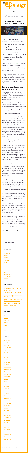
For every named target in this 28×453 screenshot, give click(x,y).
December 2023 (7, 396)
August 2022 (7, 420)
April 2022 (6, 424)
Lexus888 (6, 259)
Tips (15, 230)
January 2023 (7, 412)
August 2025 (7, 350)
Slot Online (12, 230)
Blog (5, 315)
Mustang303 (7, 253)
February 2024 (7, 391)
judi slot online (7, 276)
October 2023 (7, 400)
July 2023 (6, 408)
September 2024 (7, 374)
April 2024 (6, 386)
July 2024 (6, 379)
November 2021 (7, 434)
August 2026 (7, 340)
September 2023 (7, 403)
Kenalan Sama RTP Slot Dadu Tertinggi (12, 292)
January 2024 (7, 393)
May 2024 (6, 383)
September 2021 (7, 439)
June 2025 (6, 355)
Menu (14, 11)
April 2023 (6, 410)
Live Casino (6, 320)
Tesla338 (6, 255)
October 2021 (7, 437)
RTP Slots (8, 230)
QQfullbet (6, 260)
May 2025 (6, 357)
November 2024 (7, 369)
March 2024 (6, 388)
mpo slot (6, 278)
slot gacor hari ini (8, 274)
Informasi (6, 318)
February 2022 (7, 429)
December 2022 (7, 415)
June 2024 (6, 381)
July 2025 (6, 352)
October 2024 (7, 371)
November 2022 (7, 417)
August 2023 (7, 405)
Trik (17, 230)
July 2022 (6, 422)
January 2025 (7, 364)
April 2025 (6, 359)
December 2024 (7, 367)
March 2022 (6, 427)
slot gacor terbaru (8, 272)
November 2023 (7, 398)
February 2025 (7, 362)
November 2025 (7, 342)
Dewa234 (6, 257)
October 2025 (7, 345)
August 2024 (7, 376)
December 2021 (7, 432)
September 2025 (7, 347)
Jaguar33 (6, 262)
